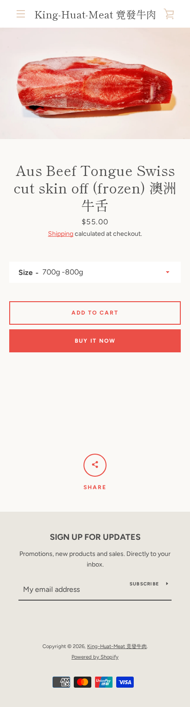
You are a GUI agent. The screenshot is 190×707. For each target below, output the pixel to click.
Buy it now (95, 341)
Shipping (60, 234)
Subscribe (144, 584)
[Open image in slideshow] (95, 83)
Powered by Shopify (95, 657)
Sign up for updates (95, 537)
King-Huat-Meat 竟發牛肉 (95, 14)
